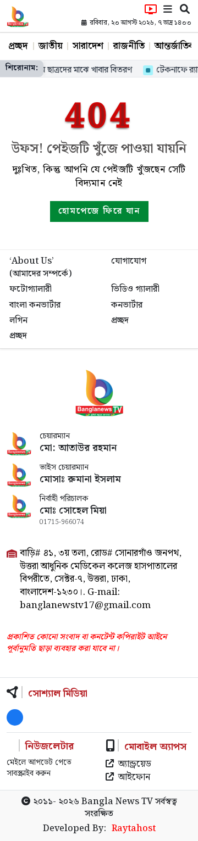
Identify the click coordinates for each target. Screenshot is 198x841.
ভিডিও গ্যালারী (135, 289)
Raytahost (134, 829)
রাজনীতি (129, 46)
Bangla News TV (117, 802)
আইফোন (134, 777)
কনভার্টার (126, 305)
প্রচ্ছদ (18, 46)
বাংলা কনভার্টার (35, 305)
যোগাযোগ (128, 261)
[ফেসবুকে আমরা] (15, 717)
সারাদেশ (88, 46)
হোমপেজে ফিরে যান (99, 211)
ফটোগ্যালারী (30, 289)
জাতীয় (50, 46)
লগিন (18, 320)
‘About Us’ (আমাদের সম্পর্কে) (40, 267)
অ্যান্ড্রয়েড (134, 764)
